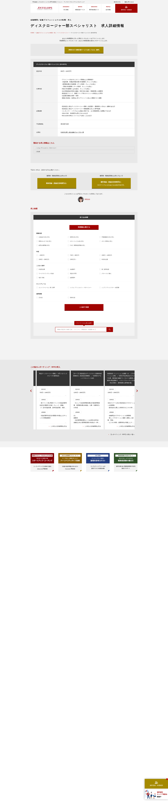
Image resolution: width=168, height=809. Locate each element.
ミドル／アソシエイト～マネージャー (80, 287)
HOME (32, 32)
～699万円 (41, 255)
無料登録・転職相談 (126, 10)
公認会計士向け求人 (44, 237)
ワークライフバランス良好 (46, 273)
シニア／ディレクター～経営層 (110, 287)
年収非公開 (105, 259)
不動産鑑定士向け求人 (108, 237)
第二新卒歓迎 (105, 269)
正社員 (40, 297)
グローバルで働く (107, 273)
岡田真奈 (87, 199)
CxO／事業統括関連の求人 (77, 245)
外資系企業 (42, 269)
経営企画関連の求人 (44, 245)
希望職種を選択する (84, 227)
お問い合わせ (130, 2)
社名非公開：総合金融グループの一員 (72, 132)
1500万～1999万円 (44, 259)
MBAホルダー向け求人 (45, 241)
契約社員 (72, 297)
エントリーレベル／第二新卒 (47, 287)
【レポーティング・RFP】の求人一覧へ (122, 434)
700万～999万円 (74, 255)
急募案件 (72, 277)
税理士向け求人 (74, 237)
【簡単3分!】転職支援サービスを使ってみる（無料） (84, 50)
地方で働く (42, 277)
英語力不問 (73, 273)
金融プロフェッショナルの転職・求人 (46, 32)
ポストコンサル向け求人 (77, 241)
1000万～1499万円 (107, 255)
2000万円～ (73, 259)
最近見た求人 (117, 2)
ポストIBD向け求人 (107, 241)
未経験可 (72, 269)
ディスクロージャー (63, 32)
